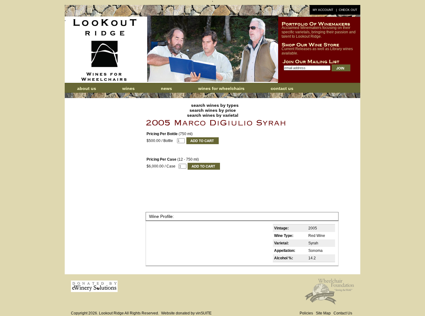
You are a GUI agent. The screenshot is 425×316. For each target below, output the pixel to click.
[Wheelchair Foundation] (329, 303)
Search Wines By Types (215, 105)
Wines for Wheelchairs (221, 88)
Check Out (348, 10)
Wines (128, 88)
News (167, 88)
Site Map (323, 313)
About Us (86, 88)
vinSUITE (204, 313)
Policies (306, 313)
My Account (323, 10)
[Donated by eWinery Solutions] (94, 291)
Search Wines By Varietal (212, 115)
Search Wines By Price (212, 110)
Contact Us (282, 88)
